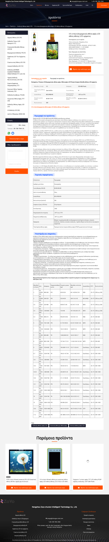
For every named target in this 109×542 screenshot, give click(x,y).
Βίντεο (47, 5)
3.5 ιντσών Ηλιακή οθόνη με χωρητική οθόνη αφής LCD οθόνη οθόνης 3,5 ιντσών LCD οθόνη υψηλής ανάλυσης (20, 481)
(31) (16, 53)
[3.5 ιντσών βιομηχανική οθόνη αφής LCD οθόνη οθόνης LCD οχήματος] (52, 47)
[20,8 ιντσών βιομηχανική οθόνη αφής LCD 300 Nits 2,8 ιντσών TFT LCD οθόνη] (88, 461)
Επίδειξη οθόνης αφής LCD (24, 26)
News (88, 525)
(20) (15, 95)
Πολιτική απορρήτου (88, 532)
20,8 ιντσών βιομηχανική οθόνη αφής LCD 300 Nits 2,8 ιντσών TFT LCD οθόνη (87, 480)
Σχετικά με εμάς (67, 5)
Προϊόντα (39, 5)
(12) (15, 66)
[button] (8, 465)
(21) (15, 105)
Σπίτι (31, 5)
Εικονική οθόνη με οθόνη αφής (58, 425)
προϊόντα (12, 26)
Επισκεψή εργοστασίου (88, 518)
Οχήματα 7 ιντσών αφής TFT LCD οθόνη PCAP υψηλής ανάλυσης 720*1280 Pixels (54, 480)
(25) (15, 100)
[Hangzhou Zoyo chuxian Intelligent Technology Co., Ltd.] (10, 5)
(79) (14, 37)
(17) (13, 42)
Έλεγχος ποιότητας (88, 522)
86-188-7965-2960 (98, 1)
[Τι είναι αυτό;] (9, 133)
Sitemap (89, 529)
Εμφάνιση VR (55, 5)
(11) (16, 57)
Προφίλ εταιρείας (89, 515)
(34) (16, 114)
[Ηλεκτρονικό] (13, 133)
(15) (14, 79)
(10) (16, 62)
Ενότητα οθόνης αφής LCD (77, 425)
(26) (13, 110)
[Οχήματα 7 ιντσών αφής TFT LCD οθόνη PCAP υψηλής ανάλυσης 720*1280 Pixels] (54, 461)
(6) (15, 48)
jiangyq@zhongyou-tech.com (80, 1)
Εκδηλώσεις (78, 5)
